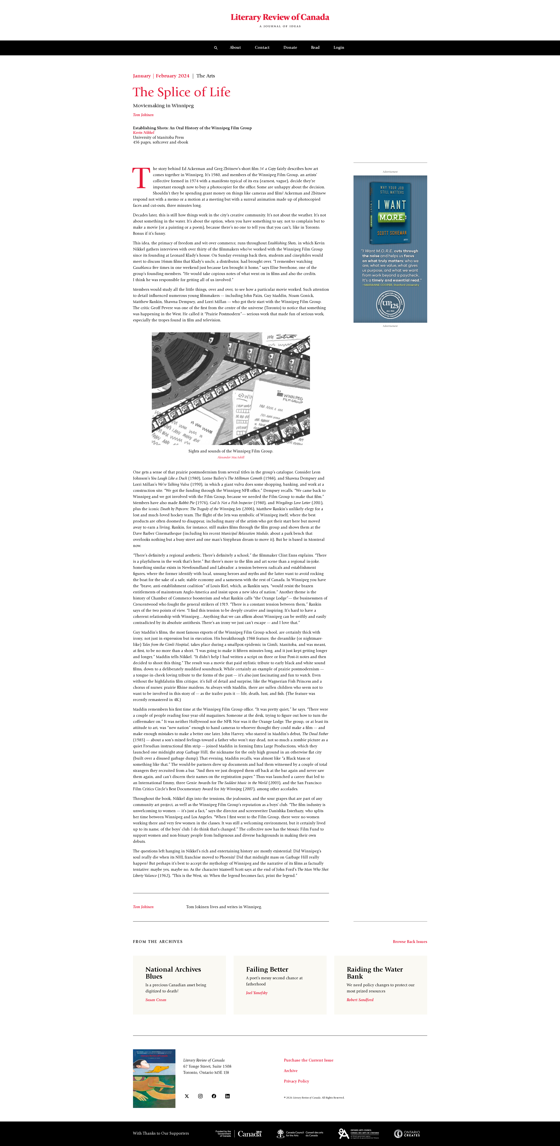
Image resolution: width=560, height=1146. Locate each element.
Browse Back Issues (410, 942)
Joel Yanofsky (257, 993)
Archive (291, 1071)
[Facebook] (213, 1096)
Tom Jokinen (143, 115)
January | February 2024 (161, 76)
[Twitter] (186, 1096)
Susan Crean (155, 1000)
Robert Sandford (360, 1000)
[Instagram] (200, 1096)
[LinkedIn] (227, 1096)
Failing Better (267, 970)
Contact (262, 48)
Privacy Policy (296, 1082)
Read (315, 48)
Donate (290, 48)
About (235, 48)
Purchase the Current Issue (308, 1061)
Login (339, 48)
